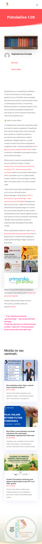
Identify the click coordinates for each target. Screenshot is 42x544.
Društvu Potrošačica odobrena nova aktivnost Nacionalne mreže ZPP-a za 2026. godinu (20, 481)
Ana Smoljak (26, 54)
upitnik (13, 307)
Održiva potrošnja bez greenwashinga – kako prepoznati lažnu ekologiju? (18, 198)
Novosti (14, 63)
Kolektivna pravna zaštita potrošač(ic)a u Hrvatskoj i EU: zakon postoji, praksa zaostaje (19, 169)
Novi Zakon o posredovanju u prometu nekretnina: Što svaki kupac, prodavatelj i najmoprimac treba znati (20, 433)
